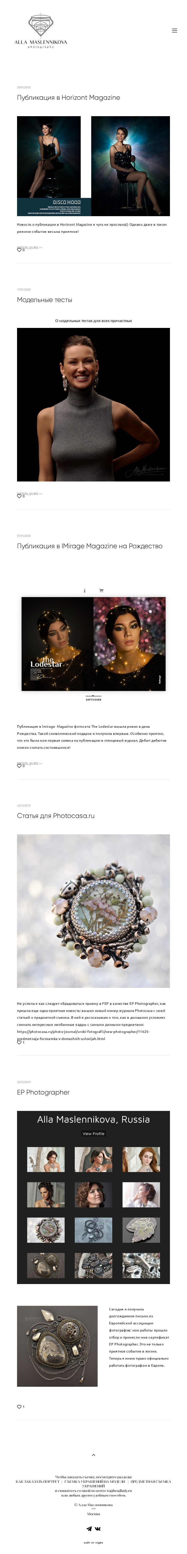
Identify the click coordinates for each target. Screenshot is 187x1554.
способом (117, 1495)
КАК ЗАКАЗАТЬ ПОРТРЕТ (37, 1481)
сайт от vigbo (93, 1543)
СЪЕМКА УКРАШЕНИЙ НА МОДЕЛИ (95, 1481)
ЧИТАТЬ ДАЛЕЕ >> (29, 247)
